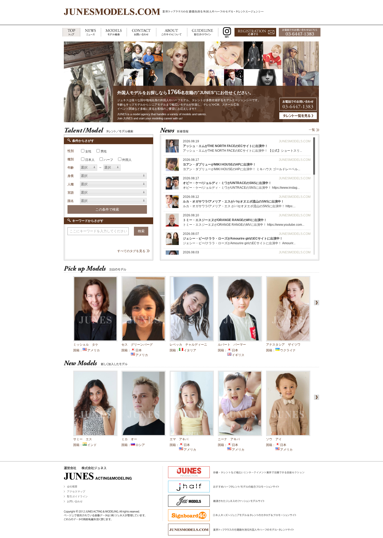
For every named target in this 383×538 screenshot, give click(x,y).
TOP (71, 32)
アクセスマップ (76, 491)
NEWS (90, 32)
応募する (255, 32)
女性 (88, 151)
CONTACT (141, 32)
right (315, 302)
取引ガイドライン (77, 496)
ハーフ (108, 160)
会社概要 (72, 486)
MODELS (114, 32)
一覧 (312, 130)
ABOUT (171, 32)
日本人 (90, 160)
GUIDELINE (202, 32)
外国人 (127, 160)
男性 (104, 151)
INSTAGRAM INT (225, 32)
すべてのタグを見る (131, 251)
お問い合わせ (75, 501)
